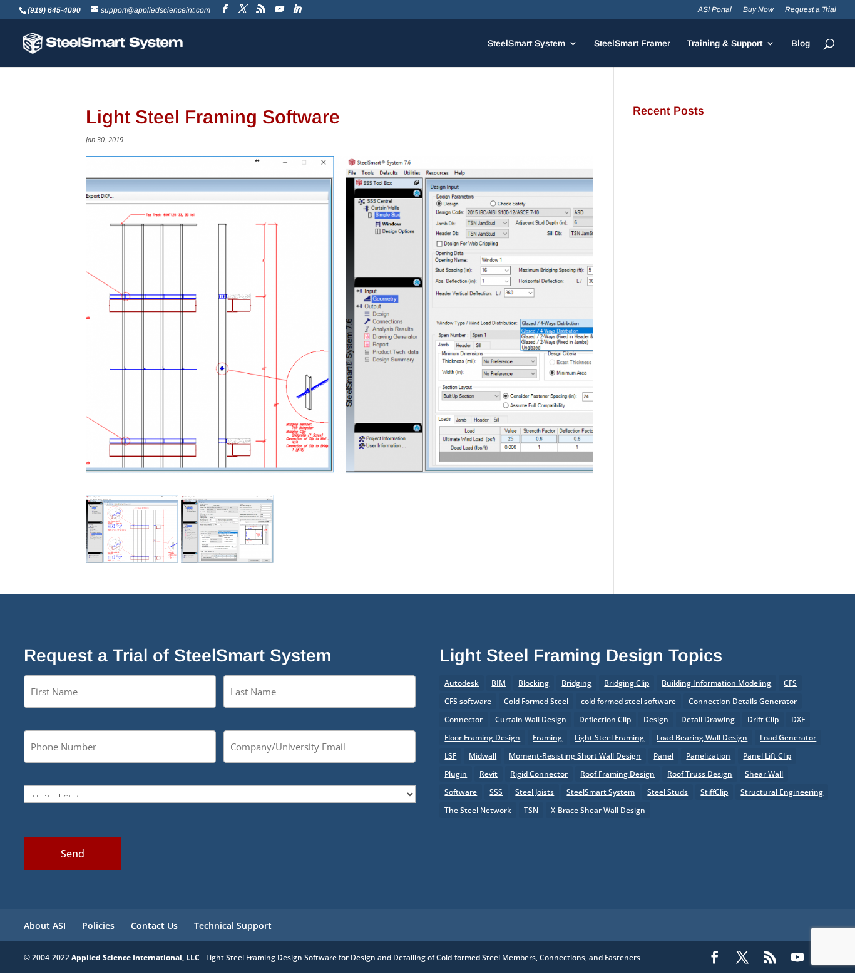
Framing (547, 737)
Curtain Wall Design (530, 719)
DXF (798, 719)
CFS (790, 683)
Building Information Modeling (716, 683)
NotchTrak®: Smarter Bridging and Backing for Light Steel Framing (700, 189)
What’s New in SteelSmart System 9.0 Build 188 (694, 318)
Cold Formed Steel (536, 701)
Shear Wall (764, 774)
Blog (800, 43)
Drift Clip (763, 719)
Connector (463, 719)
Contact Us (154, 925)
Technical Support (233, 925)
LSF (450, 755)
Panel (663, 755)
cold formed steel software (628, 701)
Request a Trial (810, 10)
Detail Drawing (708, 719)
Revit (488, 774)
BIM (498, 683)
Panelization (708, 755)
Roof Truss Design (699, 774)
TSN (531, 810)
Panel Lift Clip (767, 755)
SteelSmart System (526, 43)
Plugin (455, 774)
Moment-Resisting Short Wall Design (575, 755)
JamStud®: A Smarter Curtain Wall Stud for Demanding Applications (697, 145)
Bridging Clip (626, 683)
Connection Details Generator (743, 701)
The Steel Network (477, 810)
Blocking (533, 683)
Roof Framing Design (617, 774)
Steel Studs (667, 792)
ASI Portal (715, 10)
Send (72, 854)
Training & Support (724, 43)
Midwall (482, 755)
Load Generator (788, 737)
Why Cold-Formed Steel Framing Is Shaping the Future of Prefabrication (699, 278)
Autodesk (461, 683)
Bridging (576, 683)
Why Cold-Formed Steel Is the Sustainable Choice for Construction (698, 233)
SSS (496, 792)
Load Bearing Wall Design (702, 737)
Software (460, 792)
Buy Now (758, 10)
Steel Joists (534, 792)
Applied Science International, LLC (135, 957)
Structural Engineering (781, 792)
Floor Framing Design (482, 737)
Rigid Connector (539, 774)
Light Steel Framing (609, 737)
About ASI (45, 925)
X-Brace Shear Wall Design (598, 810)
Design (655, 719)
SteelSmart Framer (632, 43)
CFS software (467, 701)
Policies (98, 925)
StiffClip (714, 792)
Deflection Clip (605, 719)
